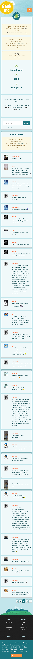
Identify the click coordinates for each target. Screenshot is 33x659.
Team (23, 629)
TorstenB (15, 195)
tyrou (13, 314)
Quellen (9, 625)
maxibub (14, 373)
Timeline (23, 632)
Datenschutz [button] (23, 651)
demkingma (15, 156)
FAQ (24, 622)
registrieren (20, 43)
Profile (9, 127)
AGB (9, 629)
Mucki (13, 166)
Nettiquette (9, 622)
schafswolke (16, 182)
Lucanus (14, 445)
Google (26, 123)
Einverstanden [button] (16, 655)
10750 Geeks (23, 639)
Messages (11, 127)
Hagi (13, 230)
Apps (8, 639)
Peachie (14, 301)
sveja (27, 99)
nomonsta (15, 433)
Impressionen (23, 627)
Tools (23, 625)
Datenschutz (9, 632)
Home (6, 127)
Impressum (9, 627)
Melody (14, 569)
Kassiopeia (15, 537)
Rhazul (14, 217)
